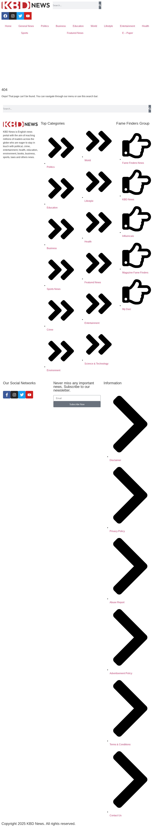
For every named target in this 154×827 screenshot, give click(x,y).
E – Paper (127, 33)
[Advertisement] (77, 62)
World (94, 26)
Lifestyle (108, 26)
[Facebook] (5, 16)
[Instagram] (13, 16)
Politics (45, 26)
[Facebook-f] (7, 394)
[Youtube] (28, 16)
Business (61, 26)
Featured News (75, 33)
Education (78, 26)
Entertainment (127, 26)
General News (26, 26)
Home (8, 26)
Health (145, 26)
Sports (24, 33)
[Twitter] (20, 16)
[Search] (100, 5)
